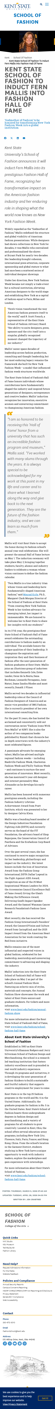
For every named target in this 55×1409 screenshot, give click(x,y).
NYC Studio (8, 1241)
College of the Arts (15, 1226)
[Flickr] (20, 1343)
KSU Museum (8, 1244)
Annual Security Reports (13, 1284)
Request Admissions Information (16, 1267)
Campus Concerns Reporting (15, 1287)
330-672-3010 (9, 1322)
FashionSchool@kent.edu (14, 1331)
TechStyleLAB (8, 1247)
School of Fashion (27, 18)
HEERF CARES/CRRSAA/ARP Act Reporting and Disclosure (27, 1290)
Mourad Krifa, (31, 594)
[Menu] (47, 4)
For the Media (8, 1270)
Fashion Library (9, 1250)
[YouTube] (15, 1343)
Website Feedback (10, 1273)
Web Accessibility (10, 1299)
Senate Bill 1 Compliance (13, 1296)
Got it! (45, 1398)
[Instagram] (25, 1343)
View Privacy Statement (15, 1404)
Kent (7, 57)
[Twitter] (10, 1343)
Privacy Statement (10, 1293)
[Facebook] (5, 1343)
